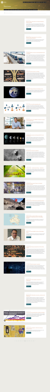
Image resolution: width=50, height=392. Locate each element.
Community (30, 9)
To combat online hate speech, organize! (33, 264)
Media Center (22, 9)
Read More (28, 63)
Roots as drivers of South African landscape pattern (35, 200)
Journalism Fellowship (35, 9)
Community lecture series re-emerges (32, 71)
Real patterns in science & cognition (32, 150)
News (9, 9)
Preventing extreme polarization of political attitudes (35, 312)
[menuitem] (6, 9)
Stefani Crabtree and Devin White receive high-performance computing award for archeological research (34, 217)
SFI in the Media (17, 9)
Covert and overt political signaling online (33, 104)
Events (26, 9)
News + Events (6, 9)
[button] (24, 2)
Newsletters (13, 9)
